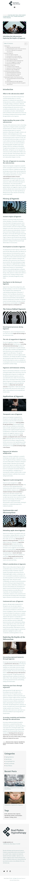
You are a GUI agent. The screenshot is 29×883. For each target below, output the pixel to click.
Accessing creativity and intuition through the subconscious (16, 83)
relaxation (16, 743)
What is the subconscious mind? (13, 47)
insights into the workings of (19, 333)
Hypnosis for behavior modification (14, 68)
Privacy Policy (16, 880)
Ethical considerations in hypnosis (14, 74)
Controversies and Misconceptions (12, 71)
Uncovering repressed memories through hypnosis (15, 79)
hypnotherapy (22, 742)
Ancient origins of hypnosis (12, 54)
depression (8, 742)
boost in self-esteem (17, 553)
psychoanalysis (10, 743)
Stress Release (7, 18)
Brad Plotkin (6, 878)
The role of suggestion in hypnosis (14, 62)
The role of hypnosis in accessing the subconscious (14, 51)
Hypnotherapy (22, 15)
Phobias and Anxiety (19, 16)
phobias (4, 743)
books (5, 814)
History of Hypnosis (9, 53)
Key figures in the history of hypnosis (14, 57)
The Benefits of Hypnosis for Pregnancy (13, 805)
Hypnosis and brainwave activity (13, 63)
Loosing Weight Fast (8, 16)
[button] (25, 43)
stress (4, 744)
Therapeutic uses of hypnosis (13, 66)
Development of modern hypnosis (14, 56)
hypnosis (16, 742)
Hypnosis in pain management (13, 69)
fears (12, 742)
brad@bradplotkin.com (8, 842)
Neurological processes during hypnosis (15, 60)
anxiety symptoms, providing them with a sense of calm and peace (14, 436)
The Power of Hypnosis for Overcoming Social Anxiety (13, 788)
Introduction (7, 46)
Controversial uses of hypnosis (13, 75)
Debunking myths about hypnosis (14, 72)
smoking (21, 743)
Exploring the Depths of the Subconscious (14, 77)
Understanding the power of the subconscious (16, 49)
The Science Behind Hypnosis (11, 59)
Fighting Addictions (13, 15)
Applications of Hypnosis (10, 65)
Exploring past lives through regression (15, 81)
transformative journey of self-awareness (16, 672)
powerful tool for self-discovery (12, 663)
